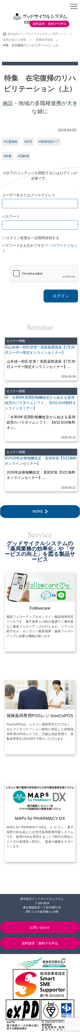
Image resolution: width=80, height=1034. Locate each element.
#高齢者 (23, 156)
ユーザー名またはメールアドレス (28, 195)
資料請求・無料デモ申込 (49, 24)
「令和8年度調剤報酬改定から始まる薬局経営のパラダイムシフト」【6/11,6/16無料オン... (41, 422)
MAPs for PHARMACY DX (40, 818)
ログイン (60, 296)
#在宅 (28, 141)
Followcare (40, 608)
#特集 (8, 156)
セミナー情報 (15, 341)
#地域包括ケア (49, 141)
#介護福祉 (11, 141)
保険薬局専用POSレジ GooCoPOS (39, 715)
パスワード (11, 216)
